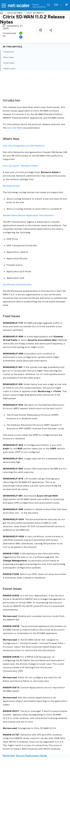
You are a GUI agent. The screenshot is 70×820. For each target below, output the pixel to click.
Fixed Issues (8, 63)
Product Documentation (39, 5)
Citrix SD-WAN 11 (35, 13)
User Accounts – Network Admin (20, 165)
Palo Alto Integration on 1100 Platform (23, 145)
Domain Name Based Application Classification (28, 215)
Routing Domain (11, 186)
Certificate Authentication (17, 284)
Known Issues (9, 68)
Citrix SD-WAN (14, 13)
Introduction (8, 52)
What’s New (8, 57)
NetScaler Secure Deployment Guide (25, 755)
